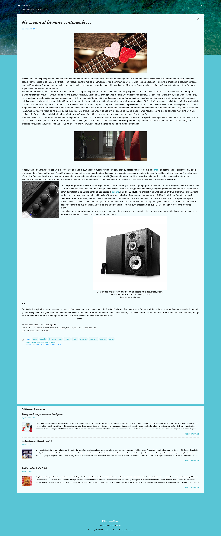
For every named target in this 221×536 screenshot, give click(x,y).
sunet (155, 169)
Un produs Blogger (112, 521)
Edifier (75, 339)
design (67, 339)
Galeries (118, 525)
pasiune (103, 339)
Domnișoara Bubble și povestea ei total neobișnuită (42, 414)
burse (35, 339)
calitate (115, 191)
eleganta (83, 339)
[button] (197, 19)
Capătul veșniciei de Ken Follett (34, 467)
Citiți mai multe (192, 434)
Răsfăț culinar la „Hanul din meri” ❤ (37, 441)
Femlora (27, 5)
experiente (93, 339)
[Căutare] (202, 6)
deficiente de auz (55, 339)
